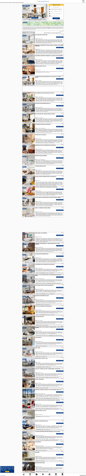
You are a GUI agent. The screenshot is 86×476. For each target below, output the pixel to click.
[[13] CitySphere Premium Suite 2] (28, 170)
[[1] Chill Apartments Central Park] (28, 39)
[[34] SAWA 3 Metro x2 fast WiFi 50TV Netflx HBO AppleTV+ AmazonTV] (28, 404)
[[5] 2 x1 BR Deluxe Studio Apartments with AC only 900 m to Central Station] (28, 81)
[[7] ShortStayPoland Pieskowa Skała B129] (28, 108)
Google (1, 467)
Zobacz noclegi (60, 47)
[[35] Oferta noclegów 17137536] (28, 415)
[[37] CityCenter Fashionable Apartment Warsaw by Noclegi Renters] (28, 436)
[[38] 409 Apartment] (28, 446)
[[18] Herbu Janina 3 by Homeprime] (28, 237)
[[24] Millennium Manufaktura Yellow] (28, 300)
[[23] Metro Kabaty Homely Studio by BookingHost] (28, 289)
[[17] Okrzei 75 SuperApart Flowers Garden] (28, 212)
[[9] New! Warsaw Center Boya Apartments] (28, 128)
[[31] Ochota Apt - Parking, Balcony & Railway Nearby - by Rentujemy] (28, 373)
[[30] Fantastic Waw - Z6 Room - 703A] (28, 363)
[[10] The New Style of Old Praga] (28, 139)
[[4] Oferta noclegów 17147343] (28, 70)
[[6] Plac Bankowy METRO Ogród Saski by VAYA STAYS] (28, 97)
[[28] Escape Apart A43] (28, 342)
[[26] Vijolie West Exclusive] (28, 321)
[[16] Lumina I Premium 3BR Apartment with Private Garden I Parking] (28, 202)
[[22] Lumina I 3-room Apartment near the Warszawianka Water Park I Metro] (28, 279)
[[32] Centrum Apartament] (28, 383)
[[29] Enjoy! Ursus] (28, 352)
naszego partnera (48, 72)
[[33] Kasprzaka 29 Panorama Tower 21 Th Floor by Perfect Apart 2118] (28, 394)
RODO (4, 470)
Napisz (85, 475)
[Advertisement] (43, 225)
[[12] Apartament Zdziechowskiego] (28, 160)
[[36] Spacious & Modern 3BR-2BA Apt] (28, 425)
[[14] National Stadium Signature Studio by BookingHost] (28, 181)
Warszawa (24, 35)
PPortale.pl (4, 475)
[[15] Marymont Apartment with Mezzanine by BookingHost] (28, 191)
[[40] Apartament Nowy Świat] (28, 467)
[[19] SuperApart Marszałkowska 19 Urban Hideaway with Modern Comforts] (28, 248)
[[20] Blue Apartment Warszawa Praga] (28, 258)
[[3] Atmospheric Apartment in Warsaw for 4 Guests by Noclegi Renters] (28, 60)
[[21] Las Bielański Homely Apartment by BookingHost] (28, 269)
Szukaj (56, 18)
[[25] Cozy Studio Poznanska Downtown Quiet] (28, 310)
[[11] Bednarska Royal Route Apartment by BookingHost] (28, 149)
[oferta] (25, 43)
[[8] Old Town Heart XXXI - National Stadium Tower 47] (28, 118)
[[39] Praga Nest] (28, 457)
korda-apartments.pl (43, 1)
